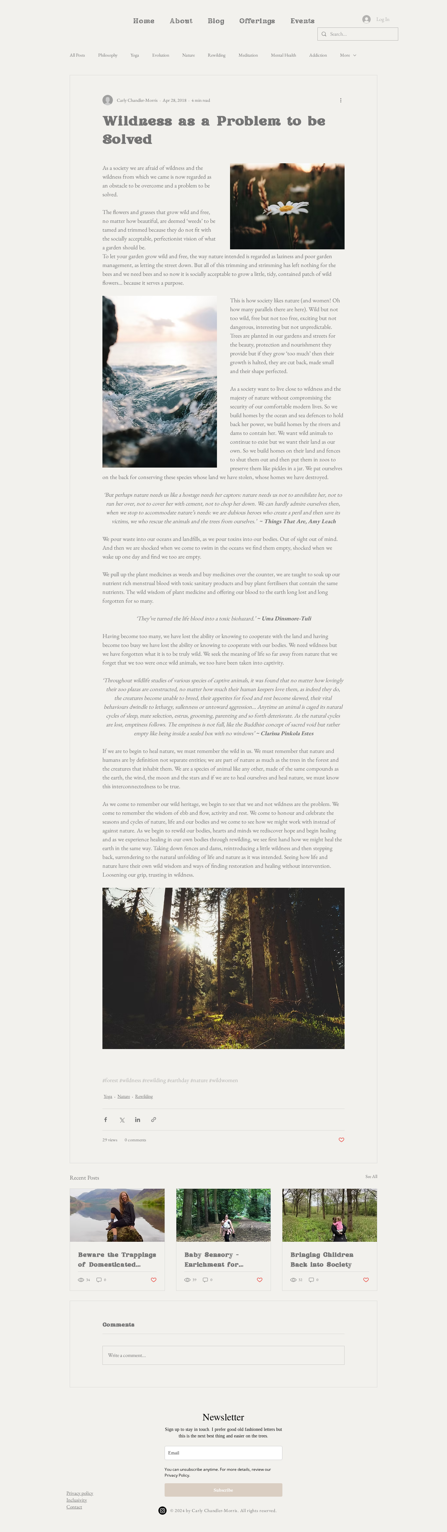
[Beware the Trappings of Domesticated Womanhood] (117, 1215)
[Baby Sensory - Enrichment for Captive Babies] (223, 1215)
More (345, 55)
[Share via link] (154, 1119)
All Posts (77, 55)
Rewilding (216, 55)
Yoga (135, 55)
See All (371, 1176)
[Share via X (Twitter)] (121, 1119)
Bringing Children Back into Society (321, 1259)
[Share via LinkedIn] (137, 1119)
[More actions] (341, 100)
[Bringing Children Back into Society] (329, 1215)
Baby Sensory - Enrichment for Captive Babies (211, 1260)
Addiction (318, 55)
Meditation (248, 55)
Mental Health (283, 55)
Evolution (160, 55)
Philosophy (107, 55)
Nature (188, 55)
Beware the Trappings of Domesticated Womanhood (117, 1260)
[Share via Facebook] (105, 1119)
